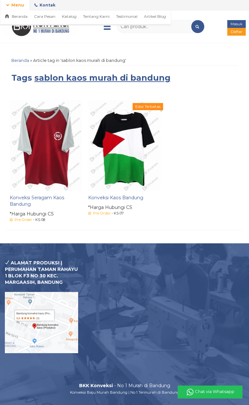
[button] (197, 26)
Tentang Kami (96, 16)
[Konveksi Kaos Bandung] (124, 145)
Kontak (47, 5)
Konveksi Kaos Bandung (115, 198)
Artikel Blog (155, 16)
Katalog (69, 16)
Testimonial (126, 16)
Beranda (19, 16)
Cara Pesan (44, 16)
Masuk (237, 24)
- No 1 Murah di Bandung (124, 385)
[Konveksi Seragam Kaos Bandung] (46, 145)
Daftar (237, 31)
